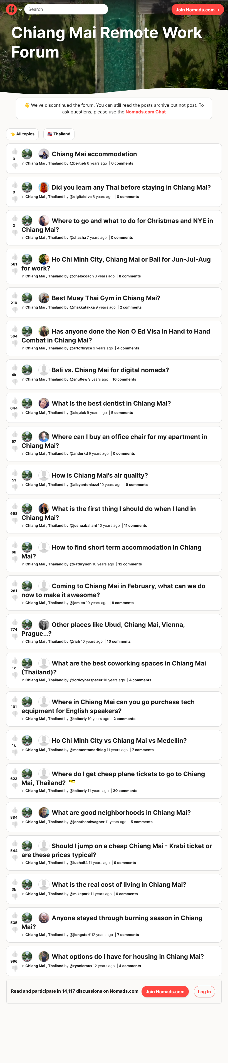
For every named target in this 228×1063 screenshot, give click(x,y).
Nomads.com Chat (146, 112)
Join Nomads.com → (198, 9)
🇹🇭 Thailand (59, 134)
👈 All (22, 134)
